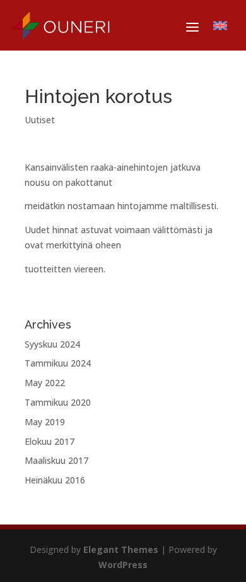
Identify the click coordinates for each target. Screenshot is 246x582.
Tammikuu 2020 (58, 402)
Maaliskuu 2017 (56, 460)
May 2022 (45, 383)
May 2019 (45, 422)
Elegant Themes (120, 549)
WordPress (123, 565)
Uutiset (40, 120)
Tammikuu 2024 (58, 363)
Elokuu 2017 (49, 441)
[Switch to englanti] (220, 26)
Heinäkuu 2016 (55, 480)
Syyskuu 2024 (52, 344)
